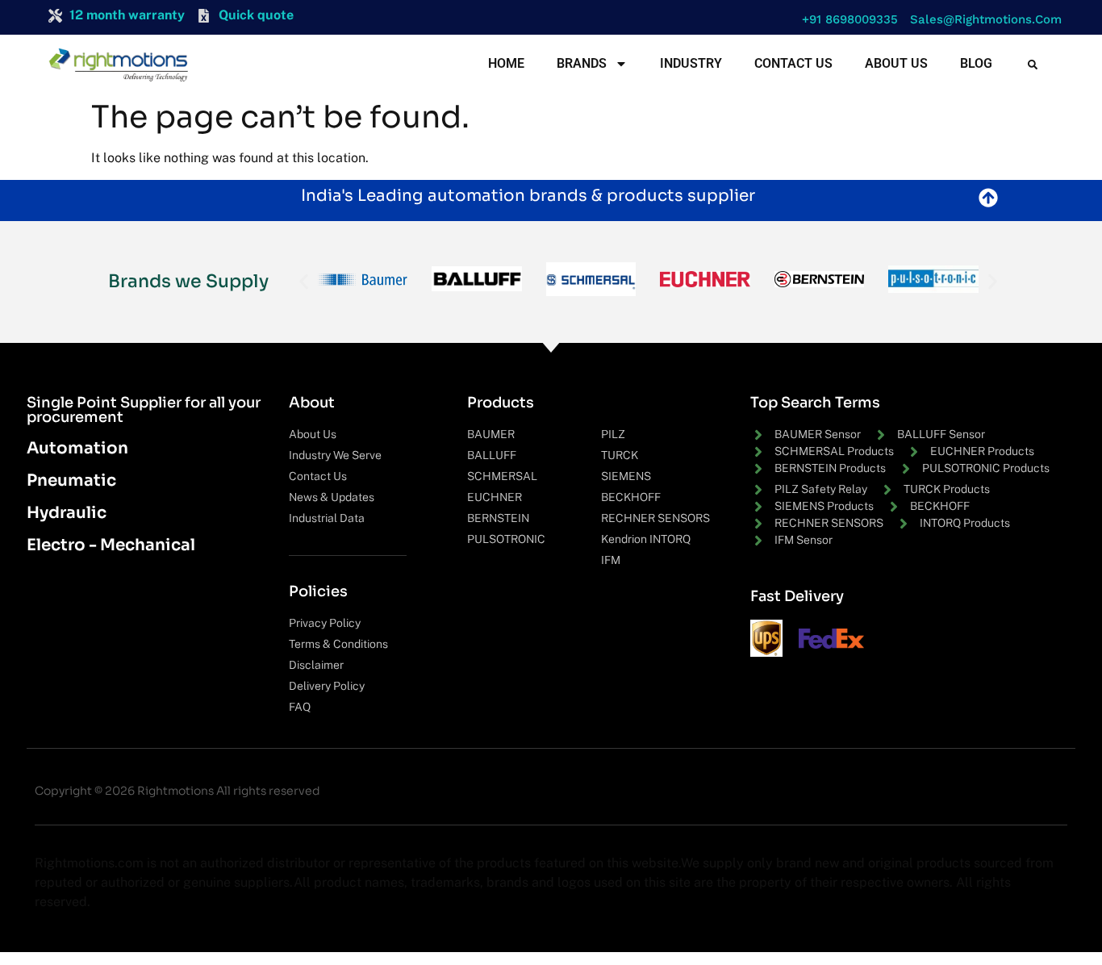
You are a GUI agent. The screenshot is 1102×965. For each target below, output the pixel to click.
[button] (846, 20)
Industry (691, 63)
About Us (896, 63)
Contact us (793, 63)
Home (506, 63)
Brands (582, 63)
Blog (976, 63)
